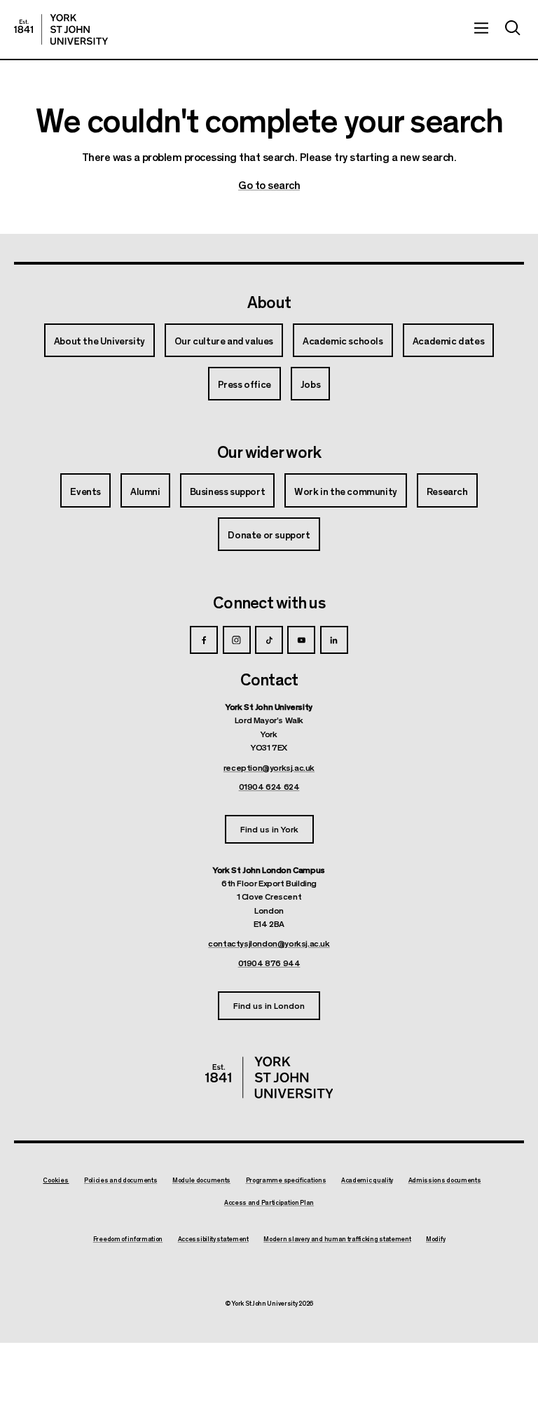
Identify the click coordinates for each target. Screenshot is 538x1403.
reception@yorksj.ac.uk (269, 767)
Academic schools (343, 340)
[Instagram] (237, 640)
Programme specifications (286, 1180)
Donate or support (269, 534)
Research (447, 491)
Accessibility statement (213, 1239)
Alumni (145, 491)
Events (85, 491)
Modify (435, 1239)
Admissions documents (444, 1180)
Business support (227, 491)
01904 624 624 (269, 786)
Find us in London (269, 1005)
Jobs (310, 384)
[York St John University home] (61, 29)
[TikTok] (269, 640)
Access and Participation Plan (269, 1203)
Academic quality (367, 1180)
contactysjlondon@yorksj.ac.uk (268, 943)
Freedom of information (128, 1239)
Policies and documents (120, 1180)
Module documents (201, 1180)
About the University (99, 340)
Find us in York (269, 829)
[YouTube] (301, 640)
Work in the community (345, 491)
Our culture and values (223, 340)
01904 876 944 (269, 962)
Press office (244, 384)
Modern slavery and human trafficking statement (337, 1239)
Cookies (56, 1180)
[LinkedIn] (334, 640)
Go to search (269, 184)
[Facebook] (204, 640)
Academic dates (448, 340)
